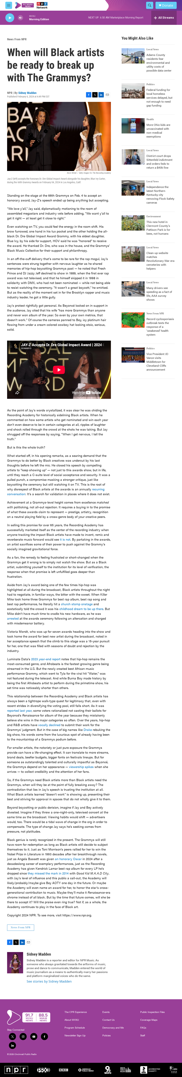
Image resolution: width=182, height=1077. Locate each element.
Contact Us (108, 1019)
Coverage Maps (148, 1019)
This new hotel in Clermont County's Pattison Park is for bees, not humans (158, 228)
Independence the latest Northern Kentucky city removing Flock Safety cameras (160, 194)
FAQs (143, 1027)
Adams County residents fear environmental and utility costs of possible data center (159, 62)
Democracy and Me (113, 1027)
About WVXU (72, 1019)
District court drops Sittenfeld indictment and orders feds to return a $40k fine (159, 162)
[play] (10, 18)
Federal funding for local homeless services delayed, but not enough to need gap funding (159, 97)
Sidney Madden (27, 93)
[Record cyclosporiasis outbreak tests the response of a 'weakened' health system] (133, 320)
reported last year (19, 710)
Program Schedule (75, 1027)
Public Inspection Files (152, 1012)
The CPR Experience (76, 1012)
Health (150, 119)
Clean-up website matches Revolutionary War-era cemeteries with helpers (160, 260)
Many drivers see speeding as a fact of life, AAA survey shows (159, 294)
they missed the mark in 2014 (48, 873)
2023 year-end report (45, 659)
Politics (150, 84)
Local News (152, 49)
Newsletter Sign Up (75, 1035)
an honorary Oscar (68, 859)
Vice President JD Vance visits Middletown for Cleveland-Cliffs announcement (157, 361)
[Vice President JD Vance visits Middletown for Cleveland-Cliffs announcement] (133, 355)
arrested (13, 618)
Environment (153, 216)
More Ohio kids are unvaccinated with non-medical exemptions (158, 130)
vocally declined (49, 725)
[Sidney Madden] (15, 962)
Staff (142, 1035)
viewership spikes (81, 766)
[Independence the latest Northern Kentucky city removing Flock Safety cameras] (133, 188)
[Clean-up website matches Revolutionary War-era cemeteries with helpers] (133, 254)
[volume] (20, 18)
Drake (88, 729)
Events (106, 1012)
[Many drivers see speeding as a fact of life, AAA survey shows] (133, 289)
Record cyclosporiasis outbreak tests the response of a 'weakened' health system (160, 327)
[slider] (26, 18)
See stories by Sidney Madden (49, 981)
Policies (106, 1035)
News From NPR (16, 39)
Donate (167, 5)
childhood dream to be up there (81, 608)
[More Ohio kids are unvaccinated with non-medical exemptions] (133, 125)
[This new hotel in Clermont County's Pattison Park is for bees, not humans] (133, 223)
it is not (65, 539)
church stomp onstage (77, 604)
